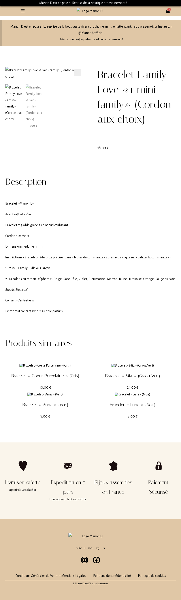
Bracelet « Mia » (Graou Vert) (132, 375)
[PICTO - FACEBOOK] (96, 560)
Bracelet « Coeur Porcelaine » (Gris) (45, 375)
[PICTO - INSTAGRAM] (84, 560)
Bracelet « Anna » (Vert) (45, 404)
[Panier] (169, 9)
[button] (22, 11)
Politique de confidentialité (112, 575)
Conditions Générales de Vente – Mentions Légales (50, 575)
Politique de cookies (152, 575)
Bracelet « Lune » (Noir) (132, 404)
